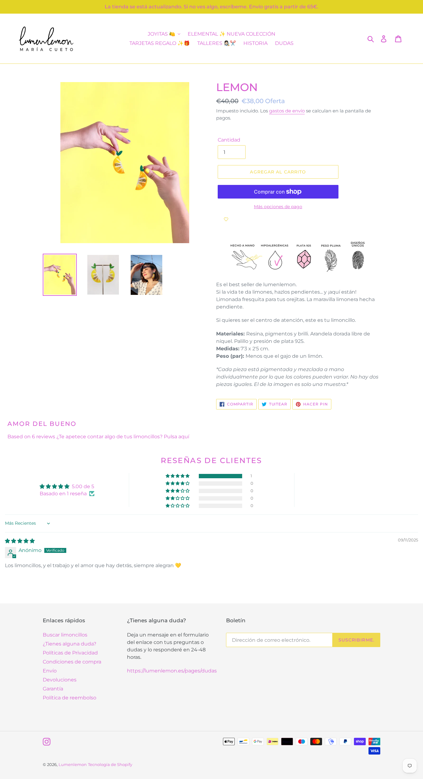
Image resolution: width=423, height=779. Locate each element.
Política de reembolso (69, 698)
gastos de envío (287, 111)
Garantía (53, 689)
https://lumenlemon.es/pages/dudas (172, 671)
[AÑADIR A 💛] (226, 219)
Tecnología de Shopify (110, 764)
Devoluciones (59, 680)
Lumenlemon (73, 764)
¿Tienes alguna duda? (69, 644)
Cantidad (229, 140)
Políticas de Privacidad (70, 653)
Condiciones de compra (72, 662)
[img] (20, 541)
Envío (50, 671)
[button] (178, 476)
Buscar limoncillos (65, 635)
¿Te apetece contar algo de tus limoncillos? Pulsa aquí (122, 437)
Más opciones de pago (278, 206)
